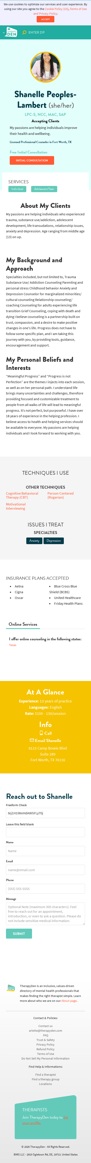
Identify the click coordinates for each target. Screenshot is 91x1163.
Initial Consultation (32, 160)
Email (9, 861)
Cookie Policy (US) (56, 9)
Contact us (45, 1026)
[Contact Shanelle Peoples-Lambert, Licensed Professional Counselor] (45, 67)
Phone (10, 880)
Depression (54, 540)
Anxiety (34, 540)
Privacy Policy (45, 1044)
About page (69, 1001)
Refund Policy (45, 1049)
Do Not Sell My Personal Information (45, 1058)
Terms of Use (45, 1054)
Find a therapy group (45, 1079)
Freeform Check (16, 805)
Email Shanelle (47, 740)
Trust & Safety (45, 1040)
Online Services (23, 624)
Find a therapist (45, 1075)
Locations (45, 1084)
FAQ (45, 1035)
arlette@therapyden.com (45, 1031)
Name (9, 842)
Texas (12, 645)
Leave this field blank (20, 824)
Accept (45, 19)
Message (11, 899)
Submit (19, 933)
